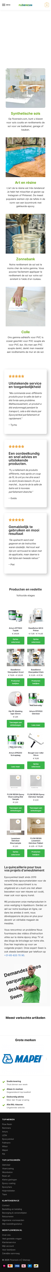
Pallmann (6, 1142)
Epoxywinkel (8, 1139)
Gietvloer (6, 1165)
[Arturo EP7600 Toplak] (15, 616)
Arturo (5, 1131)
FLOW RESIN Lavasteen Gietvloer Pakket (36, 840)
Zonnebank (25, 259)
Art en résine (25, 182)
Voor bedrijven (8, 1249)
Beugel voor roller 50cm (36, 754)
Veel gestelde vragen (12, 1238)
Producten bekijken (15, 682)
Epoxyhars (7, 1187)
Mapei (5, 1150)
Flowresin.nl (15, 1260)
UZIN (4, 1135)
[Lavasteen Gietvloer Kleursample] (15, 826)
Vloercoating (8, 1168)
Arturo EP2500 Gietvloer (35, 712)
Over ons (6, 1235)
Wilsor (5, 1146)
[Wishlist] (18, 611)
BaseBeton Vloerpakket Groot (16, 670)
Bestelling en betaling (12, 1209)
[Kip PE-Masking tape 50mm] (15, 699)
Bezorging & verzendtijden (14, 1213)
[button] (4, 1059)
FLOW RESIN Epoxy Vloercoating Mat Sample (15, 796)
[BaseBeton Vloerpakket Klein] (36, 657)
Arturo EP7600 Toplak (15, 629)
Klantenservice (9, 1242)
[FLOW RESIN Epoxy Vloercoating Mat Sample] (15, 782)
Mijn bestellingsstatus (12, 1224)
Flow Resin (7, 1124)
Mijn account (8, 1246)
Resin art (6, 1176)
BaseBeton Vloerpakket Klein (36, 670)
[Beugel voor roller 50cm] (36, 740)
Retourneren (7, 1216)
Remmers (6, 1128)
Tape (4, 1194)
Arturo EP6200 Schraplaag (15, 754)
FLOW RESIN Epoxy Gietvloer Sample (35, 795)
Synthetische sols (25, 113)
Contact (5, 1205)
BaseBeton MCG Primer (35, 629)
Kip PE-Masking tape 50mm (15, 712)
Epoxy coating (8, 1183)
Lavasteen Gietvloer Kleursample (15, 840)
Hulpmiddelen (8, 1190)
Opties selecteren (15, 640)
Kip (3, 1154)
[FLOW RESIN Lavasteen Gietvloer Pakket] (36, 826)
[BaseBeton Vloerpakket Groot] (15, 657)
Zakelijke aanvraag (11, 1253)
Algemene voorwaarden (13, 1220)
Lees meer (36, 725)
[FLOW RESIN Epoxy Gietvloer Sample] (36, 782)
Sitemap (26, 1260)
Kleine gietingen (9, 1179)
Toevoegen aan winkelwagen (15, 723)
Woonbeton (7, 1172)
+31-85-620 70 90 (14, 955)
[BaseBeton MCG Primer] (36, 616)
